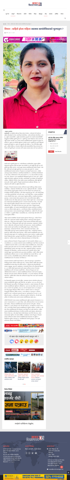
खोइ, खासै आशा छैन (54, 146)
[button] (23, 384)
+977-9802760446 (53, 462)
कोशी (25, 14)
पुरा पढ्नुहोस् (11, 462)
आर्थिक (56, 14)
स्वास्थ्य (50, 14)
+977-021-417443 (52, 460)
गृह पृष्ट (4, 24)
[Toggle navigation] (4, 10)
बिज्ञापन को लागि (29, 449)
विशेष (30, 14)
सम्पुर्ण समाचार (37, 449)
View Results (58, 151)
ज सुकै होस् (52, 148)
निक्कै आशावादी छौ (54, 144)
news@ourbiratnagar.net (56, 469)
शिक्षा (35, 14)
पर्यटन (62, 14)
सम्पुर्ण (13, 14)
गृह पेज (7, 14)
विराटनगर (19, 14)
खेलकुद (40, 14)
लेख (46, 14)
